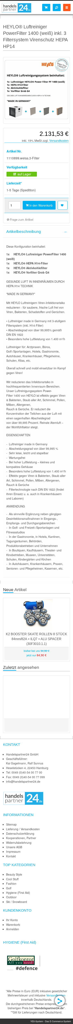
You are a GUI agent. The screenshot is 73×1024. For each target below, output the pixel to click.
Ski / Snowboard (16, 902)
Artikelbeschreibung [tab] (23, 231)
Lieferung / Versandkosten (23, 829)
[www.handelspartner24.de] (23, 798)
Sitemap (11, 824)
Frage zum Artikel (21, 219)
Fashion (11, 883)
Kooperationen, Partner (21, 838)
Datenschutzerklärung (20, 833)
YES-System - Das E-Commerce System (50, 1021)
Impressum (13, 851)
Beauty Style (14, 874)
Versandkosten (59, 140)
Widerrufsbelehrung (18, 843)
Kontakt (11, 856)
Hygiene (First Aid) (18, 893)
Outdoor (11, 897)
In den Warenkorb (41, 205)
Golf (8, 888)
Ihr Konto (12, 920)
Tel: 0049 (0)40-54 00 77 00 (24, 772)
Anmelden (12, 929)
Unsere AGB (14, 847)
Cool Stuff (12, 879)
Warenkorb (13, 925)
